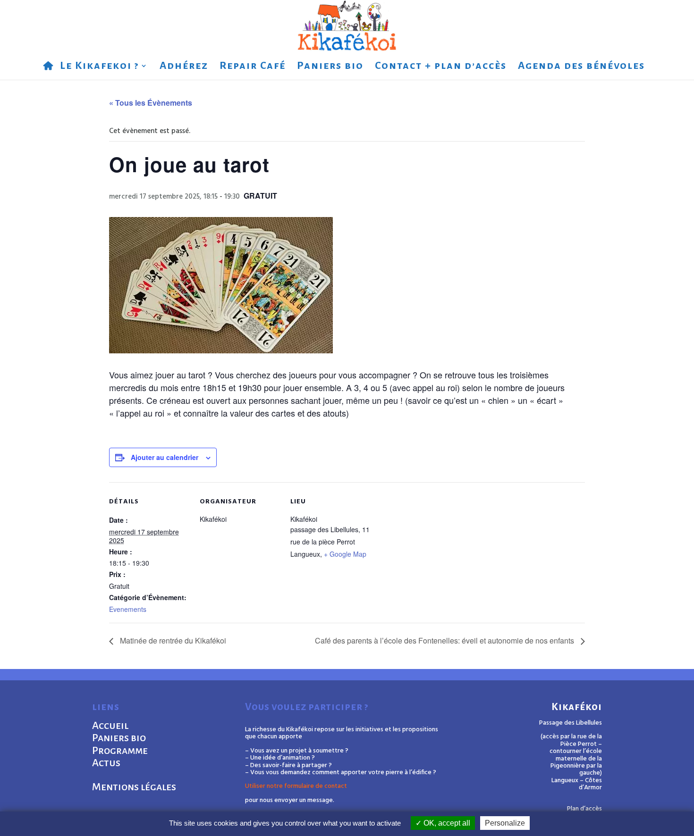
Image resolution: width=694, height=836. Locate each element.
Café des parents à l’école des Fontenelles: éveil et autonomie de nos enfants (445, 640)
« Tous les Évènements (150, 102)
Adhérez (184, 66)
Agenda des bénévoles (581, 66)
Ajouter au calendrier (164, 457)
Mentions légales (134, 787)
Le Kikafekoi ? (99, 66)
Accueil (110, 725)
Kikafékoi (576, 707)
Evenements (127, 609)
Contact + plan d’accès (441, 66)
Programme (120, 750)
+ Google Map (345, 554)
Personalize (505, 823)
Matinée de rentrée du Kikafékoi (172, 640)
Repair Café (253, 66)
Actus (106, 763)
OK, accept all (446, 823)
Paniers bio (330, 66)
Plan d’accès (584, 808)
